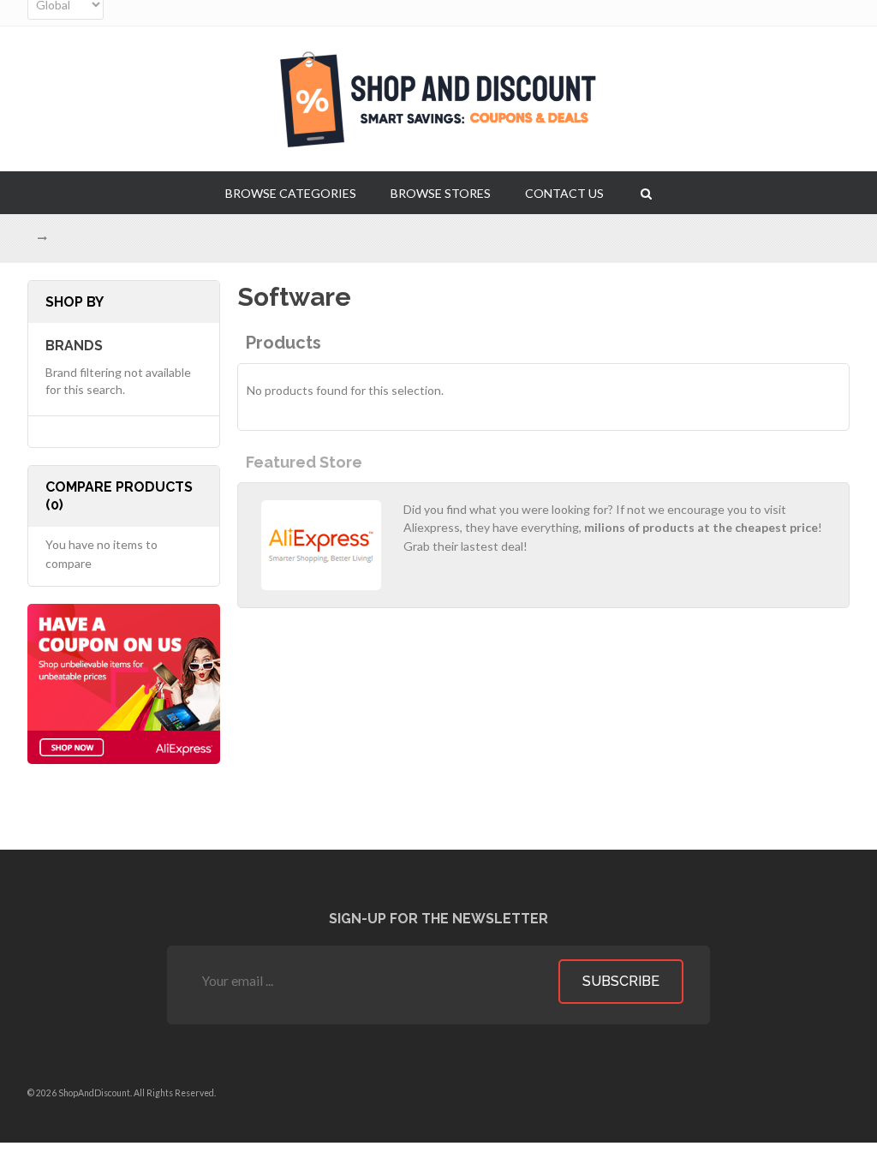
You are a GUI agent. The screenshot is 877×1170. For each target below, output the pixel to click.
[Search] (646, 192)
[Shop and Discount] (438, 99)
